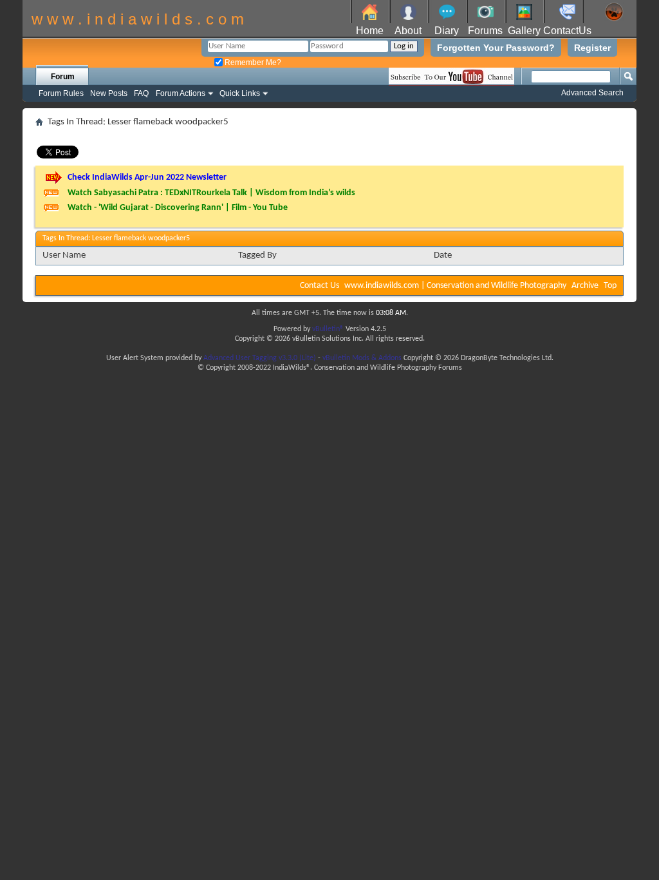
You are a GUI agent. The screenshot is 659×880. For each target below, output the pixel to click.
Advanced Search (592, 92)
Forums (485, 30)
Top (610, 286)
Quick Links (239, 93)
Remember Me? (252, 62)
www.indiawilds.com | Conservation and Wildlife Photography (455, 286)
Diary (446, 30)
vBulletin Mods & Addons (362, 358)
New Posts (108, 93)
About (408, 30)
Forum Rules (61, 93)
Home (370, 30)
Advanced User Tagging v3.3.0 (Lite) (259, 358)
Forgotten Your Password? (496, 48)
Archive (585, 286)
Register (592, 48)
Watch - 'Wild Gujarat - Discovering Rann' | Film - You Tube (178, 208)
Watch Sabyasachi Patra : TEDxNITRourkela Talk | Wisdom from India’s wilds (211, 193)
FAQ (141, 93)
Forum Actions (180, 93)
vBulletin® (328, 329)
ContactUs (567, 30)
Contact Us (319, 286)
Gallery (524, 30)
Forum (63, 76)
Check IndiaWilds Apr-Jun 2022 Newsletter (147, 177)
